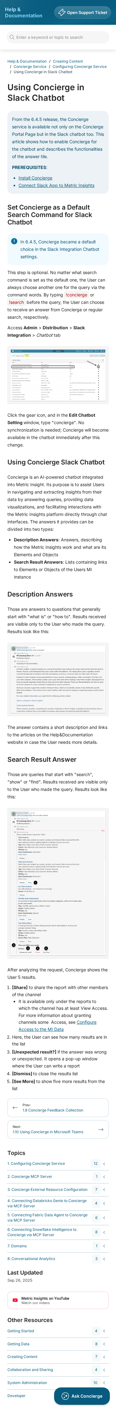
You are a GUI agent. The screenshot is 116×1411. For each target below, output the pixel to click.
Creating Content (68, 61)
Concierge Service (30, 66)
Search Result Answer (41, 759)
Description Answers (40, 594)
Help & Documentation (23, 12)
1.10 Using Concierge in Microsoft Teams (48, 1129)
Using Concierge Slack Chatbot (56, 462)
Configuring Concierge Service (80, 66)
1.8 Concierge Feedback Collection (53, 1107)
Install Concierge (35, 177)
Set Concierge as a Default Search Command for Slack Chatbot (49, 215)
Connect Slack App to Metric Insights (56, 185)
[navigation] (57, 1163)
